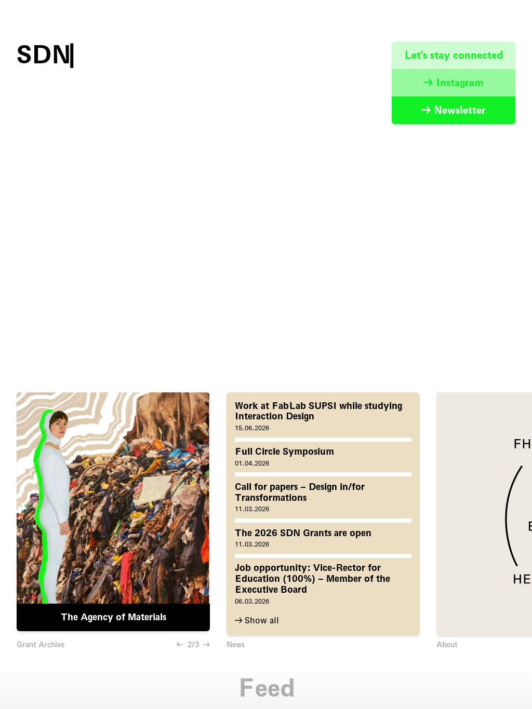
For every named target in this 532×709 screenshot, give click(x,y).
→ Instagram (453, 82)
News (236, 644)
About (447, 644)
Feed (266, 688)
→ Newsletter (453, 110)
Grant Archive (40, 644)
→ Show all (257, 620)
